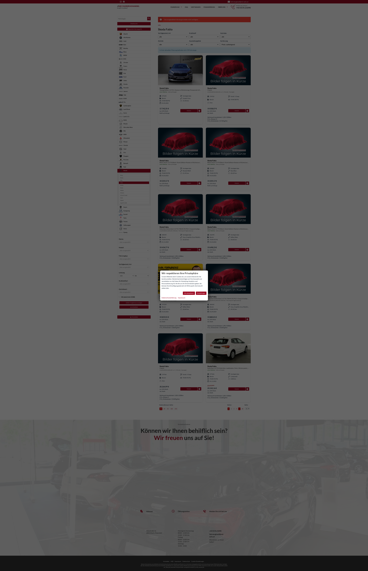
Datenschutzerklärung (169, 298)
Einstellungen (201, 293)
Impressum (181, 298)
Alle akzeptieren (189, 293)
